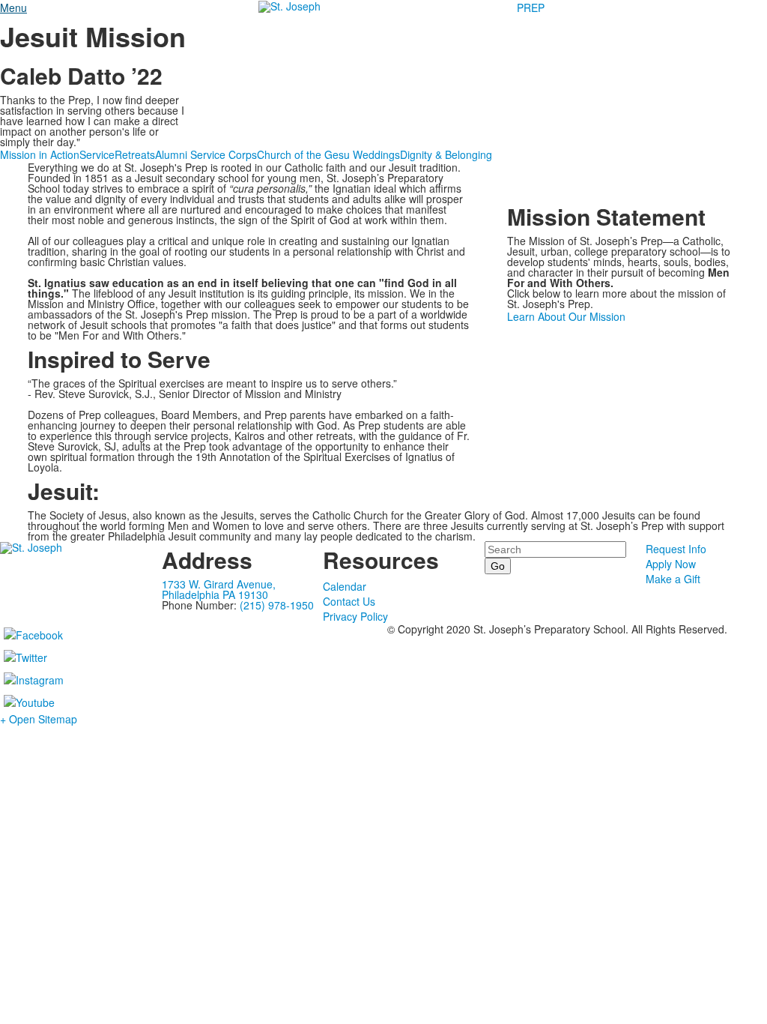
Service (97, 154)
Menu (13, 7)
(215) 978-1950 (277, 604)
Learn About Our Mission (566, 316)
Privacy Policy (355, 616)
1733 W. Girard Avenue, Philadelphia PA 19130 (219, 589)
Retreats (135, 154)
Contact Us (349, 601)
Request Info (676, 548)
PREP (531, 7)
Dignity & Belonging (446, 154)
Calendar (344, 586)
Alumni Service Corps (206, 154)
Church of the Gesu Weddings (328, 154)
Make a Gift (673, 578)
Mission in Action (39, 154)
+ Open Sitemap (38, 718)
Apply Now (671, 563)
